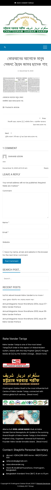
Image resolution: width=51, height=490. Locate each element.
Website (6, 242)
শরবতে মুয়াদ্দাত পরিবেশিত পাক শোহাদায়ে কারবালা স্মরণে (18, 299)
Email (6, 232)
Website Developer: (44, 484)
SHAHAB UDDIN (15, 156)
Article (16, 107)
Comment (7, 191)
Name (6, 222)
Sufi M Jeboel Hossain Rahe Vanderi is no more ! (23, 295)
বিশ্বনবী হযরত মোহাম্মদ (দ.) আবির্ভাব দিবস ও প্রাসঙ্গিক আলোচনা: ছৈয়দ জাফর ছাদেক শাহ (27, 121)
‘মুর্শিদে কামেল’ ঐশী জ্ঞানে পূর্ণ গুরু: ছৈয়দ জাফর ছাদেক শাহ (21, 135)
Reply (46, 168)
